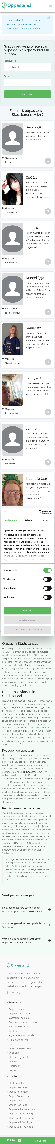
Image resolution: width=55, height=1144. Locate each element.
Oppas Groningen (18, 1087)
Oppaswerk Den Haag (21, 1113)
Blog (11, 1044)
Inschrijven (27, 94)
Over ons (14, 1052)
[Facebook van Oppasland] (7, 993)
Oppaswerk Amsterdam (22, 1109)
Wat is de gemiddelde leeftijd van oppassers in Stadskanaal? (22, 940)
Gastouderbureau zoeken (23, 1022)
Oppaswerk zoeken (19, 1013)
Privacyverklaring (18, 1039)
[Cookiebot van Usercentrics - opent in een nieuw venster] (39, 512)
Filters (14, 1140)
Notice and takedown (20, 1048)
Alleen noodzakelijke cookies (27, 629)
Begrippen (14, 1066)
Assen (5, 668)
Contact (13, 1031)
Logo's (12, 1070)
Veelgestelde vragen (20, 1026)
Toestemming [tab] (10, 520)
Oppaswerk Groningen (21, 1122)
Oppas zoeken (16, 1009)
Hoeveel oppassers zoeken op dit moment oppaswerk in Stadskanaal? (23, 909)
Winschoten (30, 665)
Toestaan (27, 610)
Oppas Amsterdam (19, 1096)
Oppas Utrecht (17, 1100)
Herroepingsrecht (18, 1057)
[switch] (47, 579)
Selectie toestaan (27, 620)
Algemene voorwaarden (22, 1035)
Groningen (42, 665)
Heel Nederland (17, 1083)
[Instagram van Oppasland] (18, 993)
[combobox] (27, 67)
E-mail (7, 76)
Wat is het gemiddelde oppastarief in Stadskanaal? (23, 925)
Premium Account (29, 772)
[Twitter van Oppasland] (13, 993)
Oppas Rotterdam (18, 1091)
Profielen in (10, 61)
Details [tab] (28, 520)
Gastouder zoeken (19, 1018)
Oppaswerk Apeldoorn (21, 1118)
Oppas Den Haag (18, 1105)
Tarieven (13, 1061)
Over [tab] (45, 520)
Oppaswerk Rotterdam (21, 1126)
